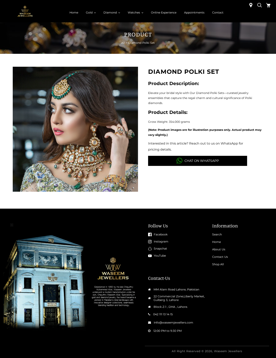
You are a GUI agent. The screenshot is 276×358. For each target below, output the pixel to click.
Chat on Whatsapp (201, 161)
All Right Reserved (186, 351)
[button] (259, 5)
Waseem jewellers (228, 351)
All (123, 43)
